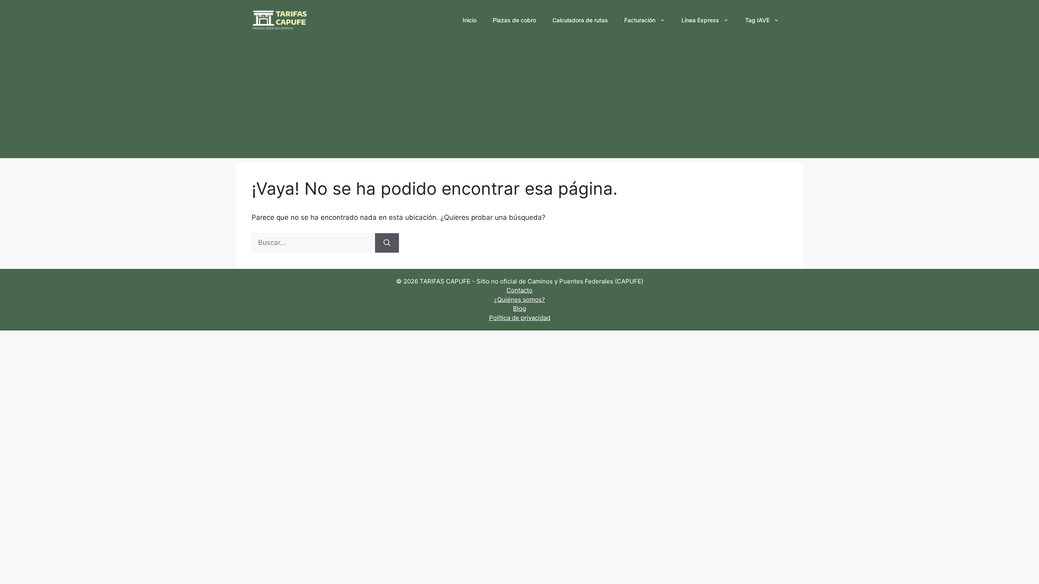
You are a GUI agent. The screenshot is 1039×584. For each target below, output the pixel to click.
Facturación (639, 20)
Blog (519, 308)
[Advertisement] (519, 101)
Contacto (519, 290)
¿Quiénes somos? (519, 299)
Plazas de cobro (514, 20)
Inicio (469, 20)
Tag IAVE (757, 20)
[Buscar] (387, 243)
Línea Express (700, 20)
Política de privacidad (519, 318)
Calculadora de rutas (580, 20)
